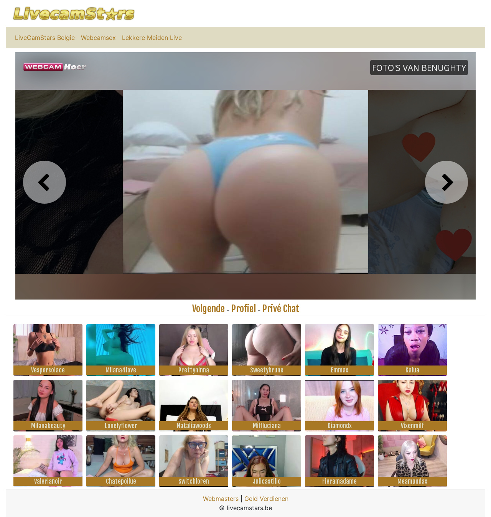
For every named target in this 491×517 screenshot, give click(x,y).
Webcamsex (98, 37)
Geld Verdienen (266, 498)
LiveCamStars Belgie (45, 37)
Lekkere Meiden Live (152, 37)
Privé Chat (280, 308)
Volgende (208, 308)
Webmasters (221, 498)
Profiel (243, 308)
